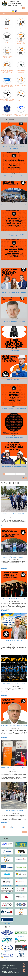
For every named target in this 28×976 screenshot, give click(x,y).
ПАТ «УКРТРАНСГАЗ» (21, 863)
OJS (21, 908)
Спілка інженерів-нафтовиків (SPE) (7, 85)
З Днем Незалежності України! (14, 640)
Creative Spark (21, 951)
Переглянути (4, 525)
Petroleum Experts (7, 923)
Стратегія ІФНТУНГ (21, 86)
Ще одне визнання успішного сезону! (14, 683)
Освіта (7, 42)
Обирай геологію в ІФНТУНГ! (14, 379)
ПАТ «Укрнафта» (7, 855)
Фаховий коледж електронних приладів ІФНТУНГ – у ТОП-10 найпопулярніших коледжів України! (14, 557)
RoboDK (7, 915)
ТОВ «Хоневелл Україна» (21, 885)
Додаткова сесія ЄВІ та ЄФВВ (14, 263)
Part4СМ (7, 944)
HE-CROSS (21, 959)
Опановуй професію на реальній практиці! (14, 466)
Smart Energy (21, 893)
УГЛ (21, 848)
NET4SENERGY (21, 936)
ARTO (7, 908)
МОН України (7, 848)
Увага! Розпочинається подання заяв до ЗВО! (14, 408)
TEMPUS (7, 870)
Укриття (21, 100)
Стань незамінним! (14, 350)
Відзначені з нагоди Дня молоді (14, 810)
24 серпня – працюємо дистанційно (14, 176)
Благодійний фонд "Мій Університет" (7, 100)
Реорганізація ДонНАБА (7, 114)
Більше (24, 477)
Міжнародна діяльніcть (21, 42)
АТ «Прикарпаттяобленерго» (21, 915)
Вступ (7, 28)
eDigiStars (7, 959)
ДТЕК (21, 855)
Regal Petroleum (7, 900)
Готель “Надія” (7, 893)
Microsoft (21, 878)
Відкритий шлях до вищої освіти (21, 114)
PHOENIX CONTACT (7, 885)
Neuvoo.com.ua (7, 878)
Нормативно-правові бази (7, 57)
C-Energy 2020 (21, 944)
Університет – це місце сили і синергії (14, 513)
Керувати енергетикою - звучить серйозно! (14, 292)
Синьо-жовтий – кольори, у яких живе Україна (14, 205)
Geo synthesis (7, 863)
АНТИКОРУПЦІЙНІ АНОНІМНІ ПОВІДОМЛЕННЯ (7, 71)
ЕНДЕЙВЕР (21, 900)
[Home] (4, 3)
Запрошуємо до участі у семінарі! (14, 437)
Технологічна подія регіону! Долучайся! (14, 321)
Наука (21, 28)
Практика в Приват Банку (21, 870)
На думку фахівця (21, 57)
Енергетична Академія (21, 71)
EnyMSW (7, 936)
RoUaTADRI (7, 951)
